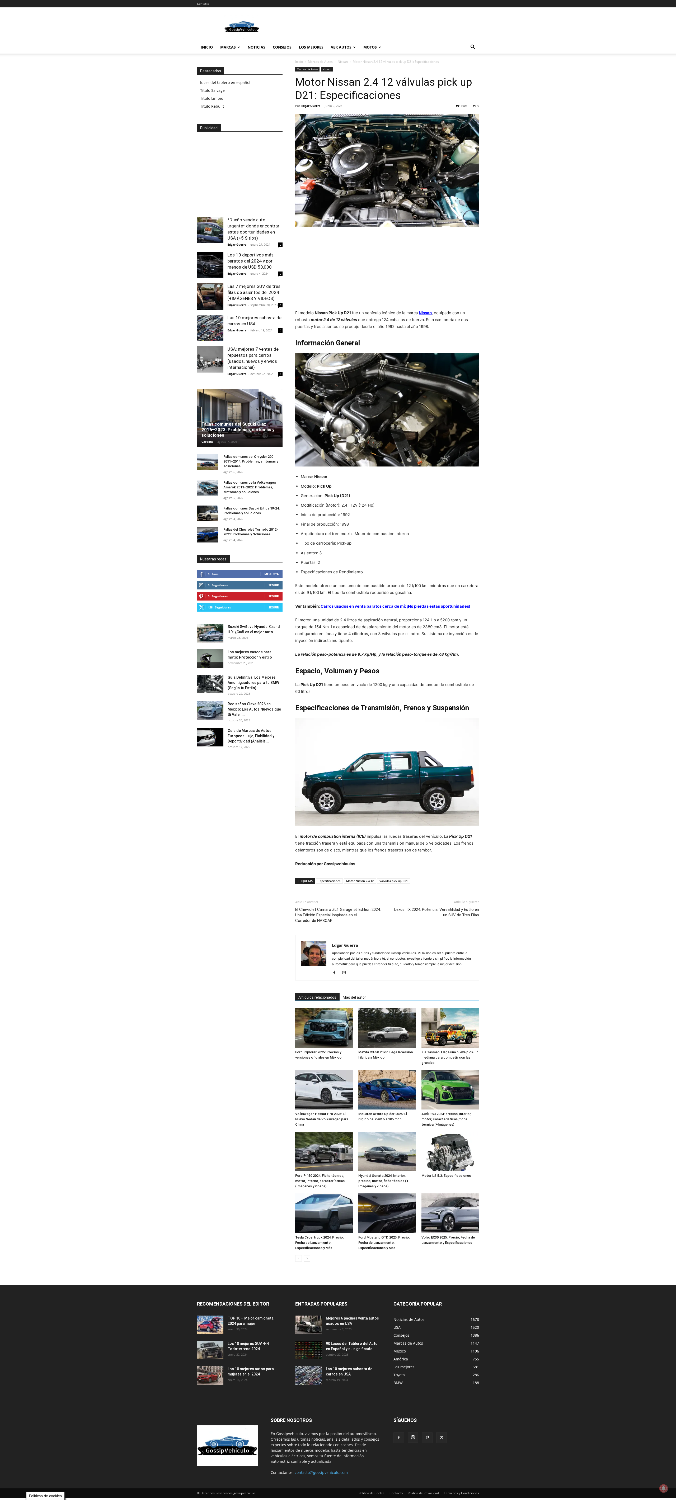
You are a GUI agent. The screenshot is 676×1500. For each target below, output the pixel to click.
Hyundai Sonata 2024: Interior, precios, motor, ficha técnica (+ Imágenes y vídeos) (383, 1181)
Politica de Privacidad (423, 1493)
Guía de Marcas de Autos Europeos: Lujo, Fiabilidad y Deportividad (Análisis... (251, 735)
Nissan (343, 61)
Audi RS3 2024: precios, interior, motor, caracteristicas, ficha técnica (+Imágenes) (446, 1119)
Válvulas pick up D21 (393, 881)
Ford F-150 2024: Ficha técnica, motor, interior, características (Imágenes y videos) (320, 1181)
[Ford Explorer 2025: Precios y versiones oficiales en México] (324, 1028)
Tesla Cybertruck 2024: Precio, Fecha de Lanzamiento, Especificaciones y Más (319, 1242)
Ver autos (341, 47)
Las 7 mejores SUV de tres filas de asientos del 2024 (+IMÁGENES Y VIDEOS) (253, 292)
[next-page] (307, 1258)
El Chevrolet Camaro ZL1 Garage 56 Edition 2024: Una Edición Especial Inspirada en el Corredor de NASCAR (338, 915)
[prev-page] (298, 1258)
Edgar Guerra (311, 106)
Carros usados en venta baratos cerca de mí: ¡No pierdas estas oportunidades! (395, 606)
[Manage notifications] (663, 1488)
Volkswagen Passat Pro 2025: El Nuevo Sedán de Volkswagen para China (321, 1119)
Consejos (282, 47)
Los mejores (311, 47)
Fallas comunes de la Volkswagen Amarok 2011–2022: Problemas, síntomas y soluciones (249, 487)
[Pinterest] (427, 1437)
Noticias (256, 47)
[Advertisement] (383, 27)
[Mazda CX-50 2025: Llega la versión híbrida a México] (387, 1028)
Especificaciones (329, 881)
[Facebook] (336, 973)
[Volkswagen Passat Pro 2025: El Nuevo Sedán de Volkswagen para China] (324, 1089)
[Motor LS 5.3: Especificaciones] (450, 1151)
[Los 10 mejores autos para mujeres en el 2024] (210, 1375)
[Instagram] (345, 973)
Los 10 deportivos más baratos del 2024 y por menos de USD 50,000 (250, 261)
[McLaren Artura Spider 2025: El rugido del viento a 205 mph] (387, 1089)
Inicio (207, 47)
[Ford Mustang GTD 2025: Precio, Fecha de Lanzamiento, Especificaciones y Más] (387, 1213)
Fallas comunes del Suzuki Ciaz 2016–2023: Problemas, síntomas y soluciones (238, 429)
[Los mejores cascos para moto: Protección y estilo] (210, 658)
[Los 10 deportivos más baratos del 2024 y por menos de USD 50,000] (210, 265)
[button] (472, 47)
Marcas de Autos (320, 61)
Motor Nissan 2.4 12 (360, 881)
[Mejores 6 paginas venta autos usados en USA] (308, 1325)
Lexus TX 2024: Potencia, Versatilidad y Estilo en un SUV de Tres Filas (436, 912)
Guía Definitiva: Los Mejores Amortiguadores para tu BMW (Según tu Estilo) (253, 682)
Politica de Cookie (371, 1493)
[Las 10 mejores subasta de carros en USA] (210, 328)
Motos (370, 47)
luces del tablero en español (225, 82)
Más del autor (354, 997)
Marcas (228, 47)
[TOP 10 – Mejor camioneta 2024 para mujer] (210, 1325)
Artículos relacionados (317, 997)
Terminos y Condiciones (461, 1493)
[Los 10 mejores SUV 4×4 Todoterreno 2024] (210, 1350)
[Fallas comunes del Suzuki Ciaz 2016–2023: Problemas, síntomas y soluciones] (240, 418)
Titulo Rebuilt (212, 106)
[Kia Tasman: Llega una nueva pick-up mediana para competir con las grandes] (450, 1028)
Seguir (274, 585)
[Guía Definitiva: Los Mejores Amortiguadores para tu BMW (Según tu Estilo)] (210, 684)
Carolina (207, 442)
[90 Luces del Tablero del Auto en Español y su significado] (308, 1350)
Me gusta (271, 574)
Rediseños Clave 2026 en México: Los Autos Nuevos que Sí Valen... (254, 709)
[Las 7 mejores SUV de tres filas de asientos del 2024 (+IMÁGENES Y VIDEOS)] (210, 296)
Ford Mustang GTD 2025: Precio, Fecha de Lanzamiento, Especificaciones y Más (384, 1242)
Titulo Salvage (212, 90)
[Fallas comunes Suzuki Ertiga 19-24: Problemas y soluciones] (207, 513)
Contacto (203, 4)
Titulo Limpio (211, 98)
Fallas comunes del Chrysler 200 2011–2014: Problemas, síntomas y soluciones (250, 461)
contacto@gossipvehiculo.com (321, 1472)
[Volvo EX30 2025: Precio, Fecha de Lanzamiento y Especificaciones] (450, 1213)
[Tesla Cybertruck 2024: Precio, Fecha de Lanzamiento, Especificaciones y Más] (324, 1213)
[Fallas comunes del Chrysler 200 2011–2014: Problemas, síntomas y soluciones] (207, 462)
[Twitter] (441, 1437)
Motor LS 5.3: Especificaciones (446, 1176)
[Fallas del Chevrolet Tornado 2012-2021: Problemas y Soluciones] (207, 534)
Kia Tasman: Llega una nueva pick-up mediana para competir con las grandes (449, 1057)
